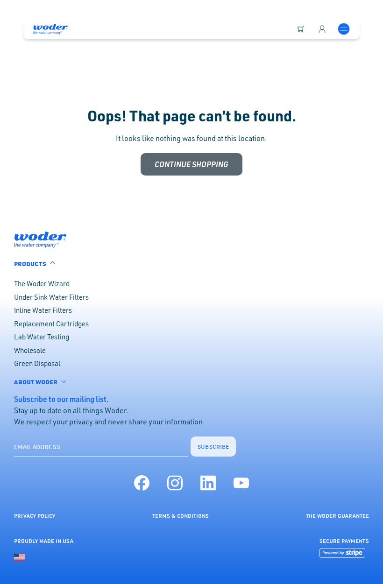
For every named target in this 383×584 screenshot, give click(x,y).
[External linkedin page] (208, 483)
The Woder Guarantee (337, 515)
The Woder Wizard (42, 283)
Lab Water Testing (41, 336)
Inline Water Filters (43, 310)
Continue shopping (191, 164)
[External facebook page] (141, 483)
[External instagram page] (175, 483)
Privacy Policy (34, 515)
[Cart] (301, 29)
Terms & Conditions (180, 515)
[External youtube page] (241, 483)
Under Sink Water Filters (51, 297)
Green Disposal (37, 363)
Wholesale (30, 350)
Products (30, 263)
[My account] (322, 29)
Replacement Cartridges (51, 323)
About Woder (35, 381)
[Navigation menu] (344, 29)
